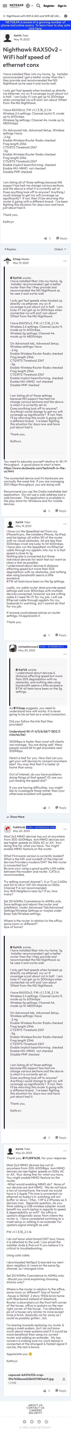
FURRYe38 (19, 827)
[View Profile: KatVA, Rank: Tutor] (7, 37)
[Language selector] (29, 5)
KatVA (17, 35)
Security (35, 1413)
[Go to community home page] (17, 5)
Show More (17, 817)
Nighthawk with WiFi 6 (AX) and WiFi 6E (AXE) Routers (34, 16)
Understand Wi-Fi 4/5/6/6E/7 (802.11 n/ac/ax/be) (34, 732)
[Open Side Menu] (5, 5)
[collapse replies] (35, 256)
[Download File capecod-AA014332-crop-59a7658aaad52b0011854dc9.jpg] (63, 1378)
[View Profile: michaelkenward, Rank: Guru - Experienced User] (13, 648)
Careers (35, 1410)
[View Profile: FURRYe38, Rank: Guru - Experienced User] (7, 829)
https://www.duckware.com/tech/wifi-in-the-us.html (35, 469)
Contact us (35, 1407)
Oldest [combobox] (60, 249)
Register (49, 6)
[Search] (38, 5)
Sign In (62, 6)
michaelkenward (28, 646)
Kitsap (17, 259)
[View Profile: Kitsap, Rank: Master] (7, 261)
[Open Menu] (65, 16)
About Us (35, 1405)
